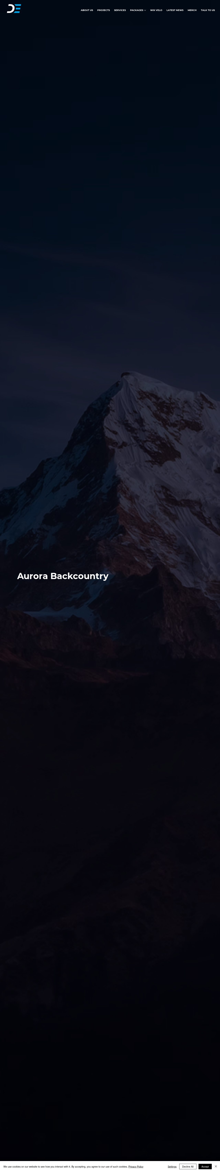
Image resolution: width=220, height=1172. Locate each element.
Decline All (188, 1166)
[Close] (216, 1166)
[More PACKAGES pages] (145, 10)
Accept (205, 1166)
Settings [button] (172, 1166)
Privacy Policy (135, 1166)
